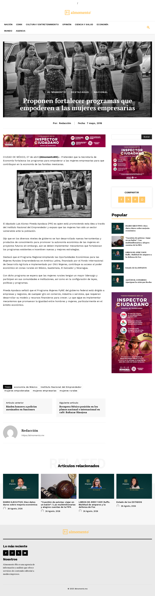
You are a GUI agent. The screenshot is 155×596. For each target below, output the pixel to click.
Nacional (101, 92)
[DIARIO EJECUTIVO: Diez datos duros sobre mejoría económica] (118, 228)
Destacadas (80, 92)
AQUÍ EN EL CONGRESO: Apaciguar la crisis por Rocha (138, 281)
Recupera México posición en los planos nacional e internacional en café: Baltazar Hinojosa (79, 409)
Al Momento (56, 92)
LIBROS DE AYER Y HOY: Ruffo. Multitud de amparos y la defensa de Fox (138, 254)
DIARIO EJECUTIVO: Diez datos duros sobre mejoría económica (137, 228)
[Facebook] (121, 200)
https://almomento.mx (32, 435)
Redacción (65, 123)
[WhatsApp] (142, 200)
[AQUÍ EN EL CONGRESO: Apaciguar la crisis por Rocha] (118, 281)
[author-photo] (5, 508)
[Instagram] (12, 553)
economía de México (25, 387)
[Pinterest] (135, 200)
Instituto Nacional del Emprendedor (61, 387)
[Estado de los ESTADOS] (118, 267)
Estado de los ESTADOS (136, 268)
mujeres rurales (68, 390)
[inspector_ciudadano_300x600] (132, 372)
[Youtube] (25, 553)
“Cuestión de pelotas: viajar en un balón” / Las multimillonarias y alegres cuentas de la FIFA (137, 241)
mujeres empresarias (44, 390)
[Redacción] (10, 432)
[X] (128, 200)
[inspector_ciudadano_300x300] (132, 178)
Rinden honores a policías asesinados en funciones (21, 408)
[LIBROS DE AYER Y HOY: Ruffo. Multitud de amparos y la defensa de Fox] (118, 254)
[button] (135, 27)
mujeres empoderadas (17, 390)
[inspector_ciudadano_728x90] (54, 146)
